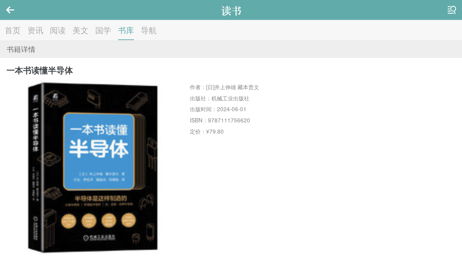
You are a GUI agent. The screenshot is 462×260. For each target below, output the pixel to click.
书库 (126, 29)
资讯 (35, 29)
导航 (149, 29)
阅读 (58, 29)
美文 (80, 29)
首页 (13, 29)
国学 (103, 29)
